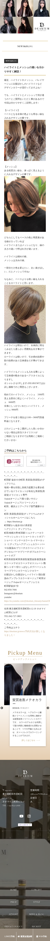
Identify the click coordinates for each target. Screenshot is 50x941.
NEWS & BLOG (36, 914)
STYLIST (13, 914)
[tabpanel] (25, 697)
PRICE (13, 902)
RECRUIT (36, 926)
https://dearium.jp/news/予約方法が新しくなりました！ (24, 633)
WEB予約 (43, 936)
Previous (1, 708)
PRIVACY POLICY (13, 926)
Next (48, 708)
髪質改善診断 (26, 936)
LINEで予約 (9, 936)
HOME (13, 889)
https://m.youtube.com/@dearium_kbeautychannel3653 (25, 601)
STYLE (36, 902)
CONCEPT (36, 889)
